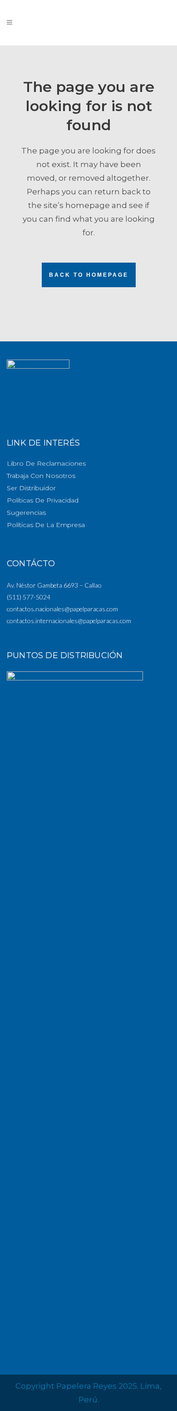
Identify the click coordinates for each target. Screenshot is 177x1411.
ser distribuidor (31, 488)
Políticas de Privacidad (43, 500)
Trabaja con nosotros (41, 475)
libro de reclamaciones (46, 463)
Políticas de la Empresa (46, 525)
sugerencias (26, 512)
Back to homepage (88, 275)
